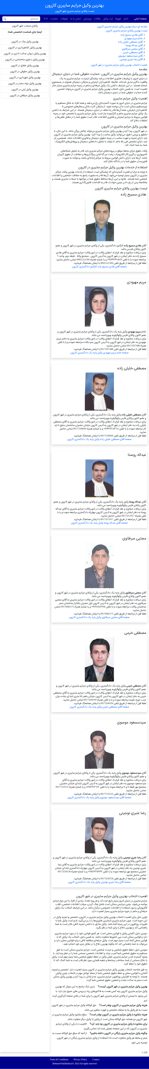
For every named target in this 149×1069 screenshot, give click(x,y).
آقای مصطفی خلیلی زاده (130, 42)
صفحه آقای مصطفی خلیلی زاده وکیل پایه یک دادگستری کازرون (99, 439)
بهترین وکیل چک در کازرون (24, 41)
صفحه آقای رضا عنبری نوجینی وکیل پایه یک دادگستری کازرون (99, 882)
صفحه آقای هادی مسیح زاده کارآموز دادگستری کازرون (99, 266)
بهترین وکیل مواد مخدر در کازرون (24, 83)
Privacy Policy (80, 1059)
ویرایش (87, 18)
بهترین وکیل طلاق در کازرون (25, 65)
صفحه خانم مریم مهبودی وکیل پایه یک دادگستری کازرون (99, 352)
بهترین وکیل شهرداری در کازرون (24, 77)
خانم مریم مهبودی (133, 38)
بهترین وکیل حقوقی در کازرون (25, 71)
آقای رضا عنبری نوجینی (131, 59)
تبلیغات (64, 18)
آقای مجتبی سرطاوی (132, 49)
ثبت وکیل (108, 18)
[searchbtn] (4, 18)
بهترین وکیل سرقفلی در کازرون (25, 95)
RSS (46, 18)
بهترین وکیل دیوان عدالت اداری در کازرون (25, 53)
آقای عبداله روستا (134, 45)
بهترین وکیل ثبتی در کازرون (24, 89)
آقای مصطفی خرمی (133, 52)
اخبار (126, 18)
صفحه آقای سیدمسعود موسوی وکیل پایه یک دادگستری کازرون (99, 797)
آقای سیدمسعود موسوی (130, 56)
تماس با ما (75, 18)
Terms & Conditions (59, 1059)
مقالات (97, 18)
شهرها (118, 18)
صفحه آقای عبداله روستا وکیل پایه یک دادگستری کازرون (99, 523)
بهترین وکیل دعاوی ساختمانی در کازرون (25, 59)
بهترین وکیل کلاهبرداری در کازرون (25, 47)
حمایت (54, 18)
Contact (95, 1059)
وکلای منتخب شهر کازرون (25, 26)
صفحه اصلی (140, 18)
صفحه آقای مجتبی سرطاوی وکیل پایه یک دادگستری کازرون (99, 617)
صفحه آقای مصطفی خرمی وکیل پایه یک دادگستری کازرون (99, 707)
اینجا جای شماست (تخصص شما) (25, 32)
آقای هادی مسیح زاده (131, 35)
